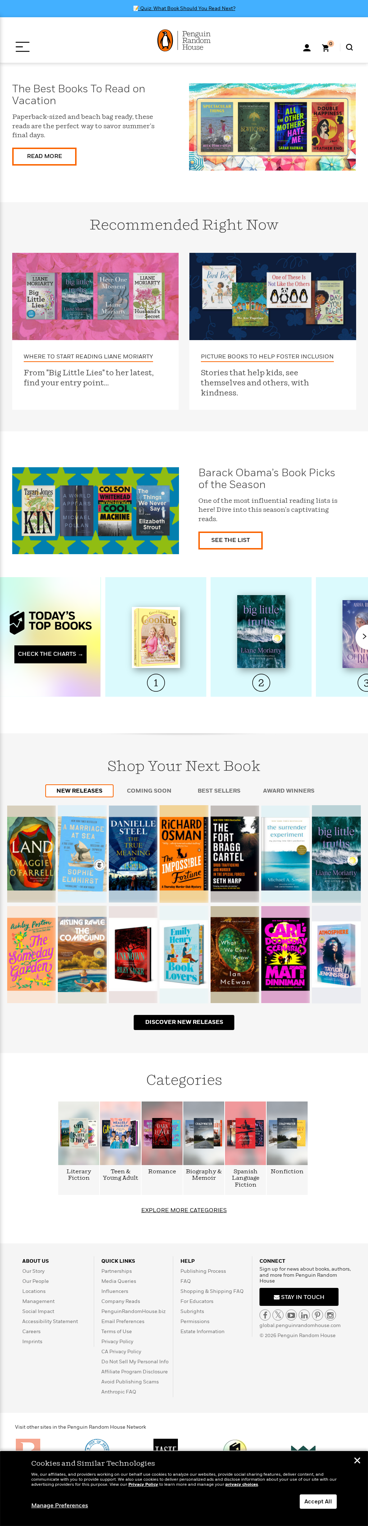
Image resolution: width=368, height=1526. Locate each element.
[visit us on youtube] (291, 1315)
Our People (35, 1281)
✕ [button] (357, 1461)
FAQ (185, 1281)
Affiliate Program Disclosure (134, 1371)
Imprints (32, 1341)
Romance (162, 1171)
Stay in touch (302, 1297)
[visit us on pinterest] (317, 1315)
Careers (31, 1331)
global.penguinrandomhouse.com (300, 1325)
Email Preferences (122, 1321)
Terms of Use (116, 1331)
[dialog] (184, 1488)
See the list (230, 540)
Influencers (114, 1291)
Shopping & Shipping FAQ (212, 1291)
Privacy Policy (117, 1341)
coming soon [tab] (149, 791)
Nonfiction (287, 1171)
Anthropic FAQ (118, 1391)
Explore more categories (184, 1210)
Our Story (33, 1271)
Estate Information (202, 1331)
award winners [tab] (288, 791)
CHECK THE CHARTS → (50, 654)
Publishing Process (203, 1271)
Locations (34, 1291)
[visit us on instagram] (330, 1315)
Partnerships (116, 1271)
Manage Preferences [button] (59, 1505)
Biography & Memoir (204, 1175)
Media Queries (118, 1281)
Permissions (195, 1321)
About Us (35, 1261)
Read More (44, 156)
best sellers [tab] (219, 791)
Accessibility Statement (50, 1321)
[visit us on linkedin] (304, 1315)
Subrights (192, 1311)
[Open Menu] (22, 46)
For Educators (196, 1301)
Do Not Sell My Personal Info (135, 1361)
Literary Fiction (78, 1175)
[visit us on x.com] (278, 1315)
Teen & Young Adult (120, 1175)
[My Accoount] (306, 47)
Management (38, 1301)
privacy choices (241, 1484)
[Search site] (349, 47)
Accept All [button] (318, 1502)
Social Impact (38, 1311)
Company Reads (120, 1301)
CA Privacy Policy (121, 1351)
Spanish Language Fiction (245, 1178)
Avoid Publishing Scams (130, 1381)
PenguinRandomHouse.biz (133, 1311)
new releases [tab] (79, 791)
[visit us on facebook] (265, 1315)
